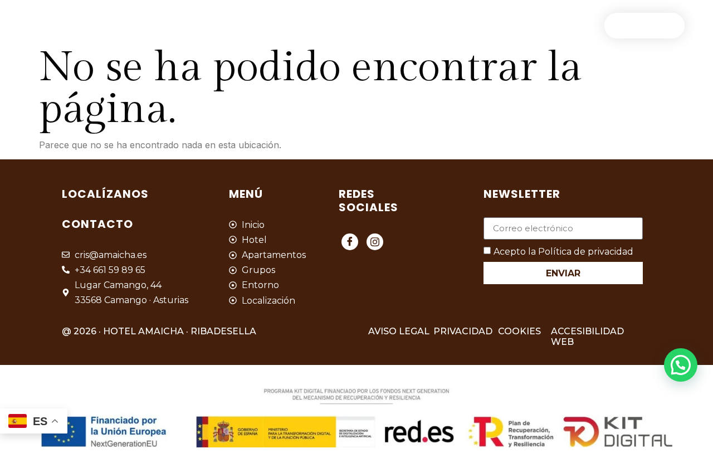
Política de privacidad (585, 251)
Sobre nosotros (542, 25)
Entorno (459, 25)
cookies (519, 331)
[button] (680, 365)
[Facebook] (349, 241)
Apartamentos (256, 25)
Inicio (128, 25)
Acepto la (563, 251)
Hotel (181, 25)
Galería (396, 25)
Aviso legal (398, 331)
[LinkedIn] (375, 241)
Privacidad (462, 331)
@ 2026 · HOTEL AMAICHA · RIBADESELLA (159, 331)
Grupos (335, 25)
